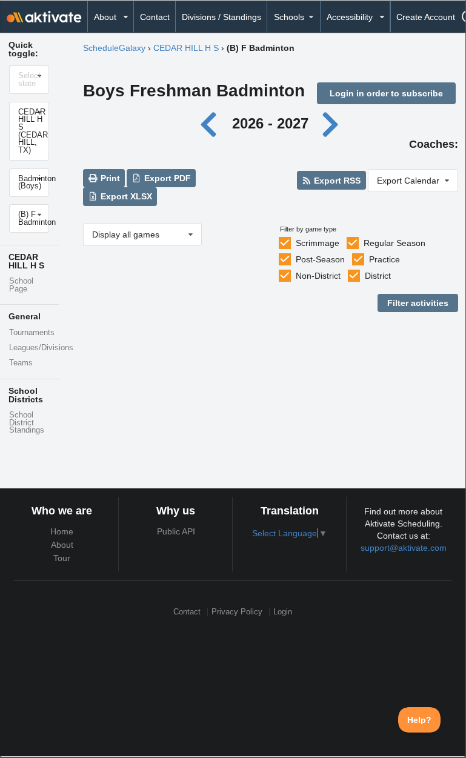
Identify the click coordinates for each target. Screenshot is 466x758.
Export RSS (336, 180)
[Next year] (331, 123)
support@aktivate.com (404, 548)
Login (282, 612)
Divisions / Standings (221, 17)
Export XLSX (125, 196)
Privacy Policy (236, 612)
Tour (61, 558)
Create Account (425, 17)
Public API (176, 531)
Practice (384, 259)
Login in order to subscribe (386, 93)
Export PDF (166, 178)
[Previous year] (211, 123)
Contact (155, 17)
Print (109, 178)
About (62, 545)
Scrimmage (317, 243)
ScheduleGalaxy (114, 48)
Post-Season (320, 259)
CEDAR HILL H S (186, 48)
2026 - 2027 (270, 123)
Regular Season (394, 243)
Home (61, 531)
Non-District (318, 276)
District (378, 276)
